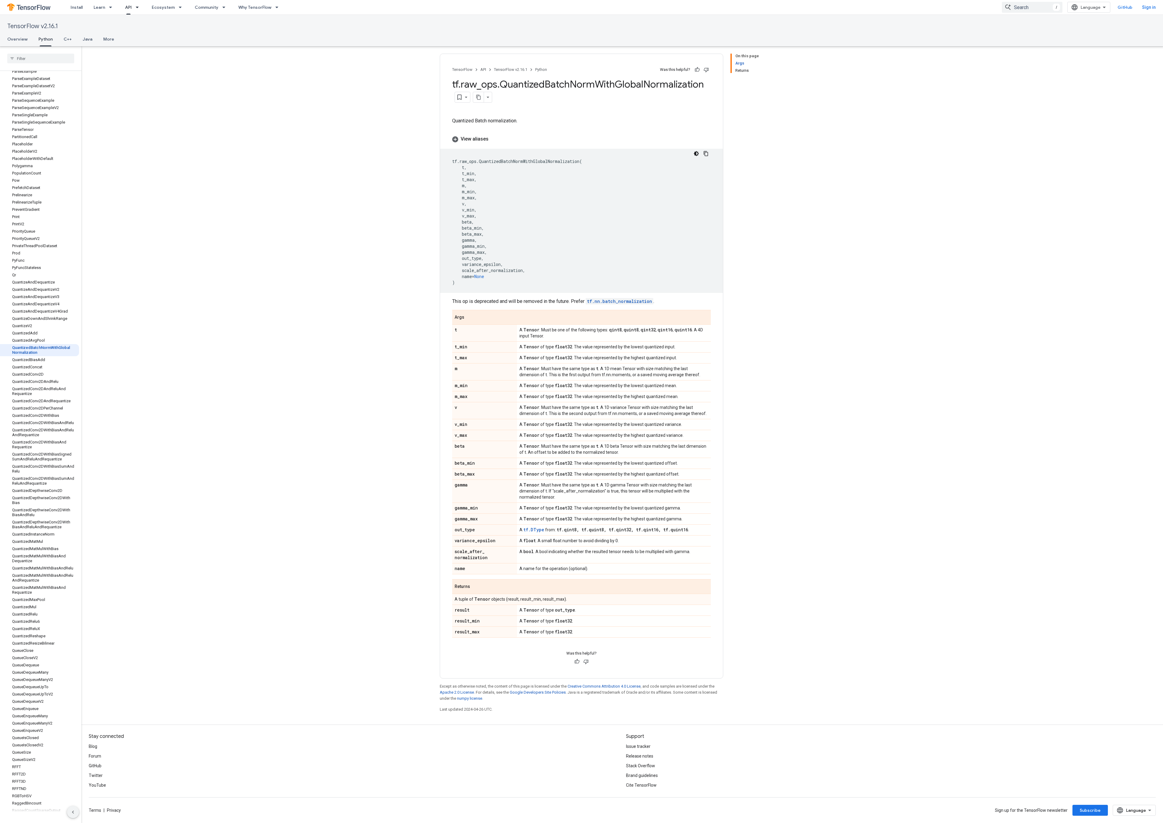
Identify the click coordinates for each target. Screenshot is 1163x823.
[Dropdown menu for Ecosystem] (182, 7)
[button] (581, 139)
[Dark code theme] (696, 153)
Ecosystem (163, 7)
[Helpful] (697, 69)
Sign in (1149, 7)
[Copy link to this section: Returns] (476, 587)
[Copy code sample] (706, 153)
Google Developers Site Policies (538, 692)
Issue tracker (638, 746)
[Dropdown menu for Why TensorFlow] (278, 7)
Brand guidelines (642, 775)
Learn (99, 7)
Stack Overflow (640, 765)
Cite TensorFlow (641, 785)
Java (87, 39)
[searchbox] (40, 58)
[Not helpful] (706, 69)
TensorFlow (462, 69)
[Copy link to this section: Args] (470, 317)
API (128, 7)
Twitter (96, 775)
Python (45, 39)
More (108, 39)
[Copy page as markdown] (478, 97)
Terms (95, 810)
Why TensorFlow (254, 7)
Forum (95, 756)
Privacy (114, 810)
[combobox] (1032, 7)
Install (77, 7)
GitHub (1125, 7)
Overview (17, 39)
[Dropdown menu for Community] (225, 7)
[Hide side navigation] (73, 812)
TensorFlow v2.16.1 (32, 26)
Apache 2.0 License (457, 692)
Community (206, 7)
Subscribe (1090, 810)
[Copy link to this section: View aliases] (495, 139)
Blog (93, 746)
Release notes (639, 756)
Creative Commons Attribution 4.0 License (604, 686)
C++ (68, 39)
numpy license (469, 698)
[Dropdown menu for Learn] (112, 7)
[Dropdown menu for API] (139, 7)
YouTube (97, 785)
